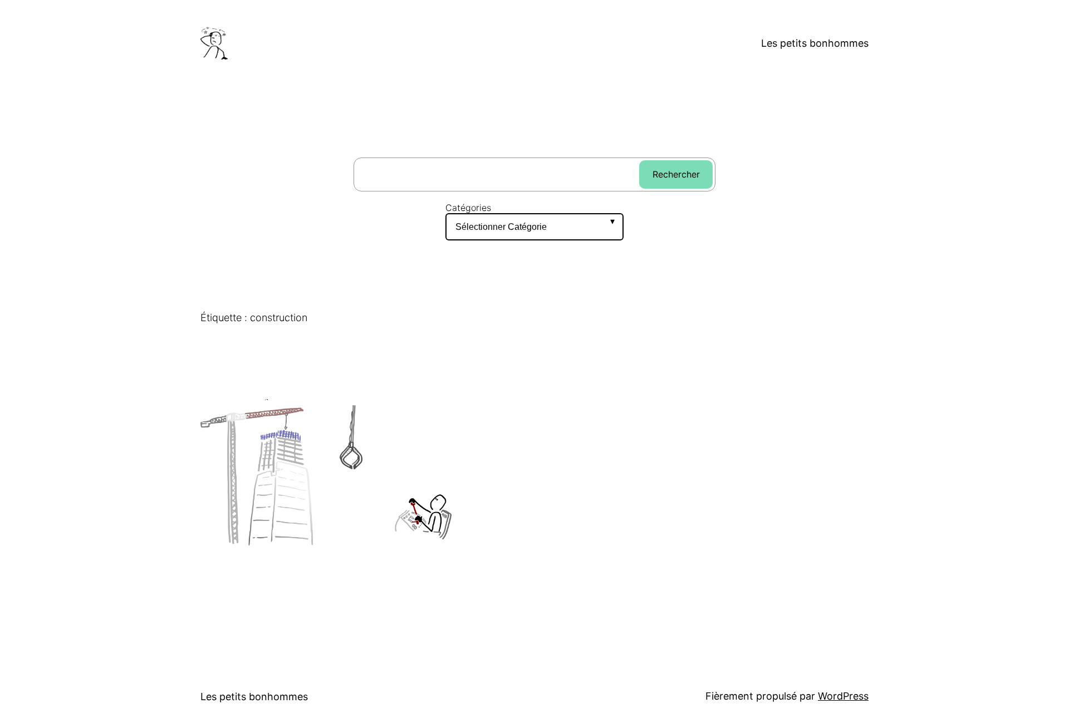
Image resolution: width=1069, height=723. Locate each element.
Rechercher (676, 174)
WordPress (843, 696)
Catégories (468, 208)
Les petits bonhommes (815, 43)
